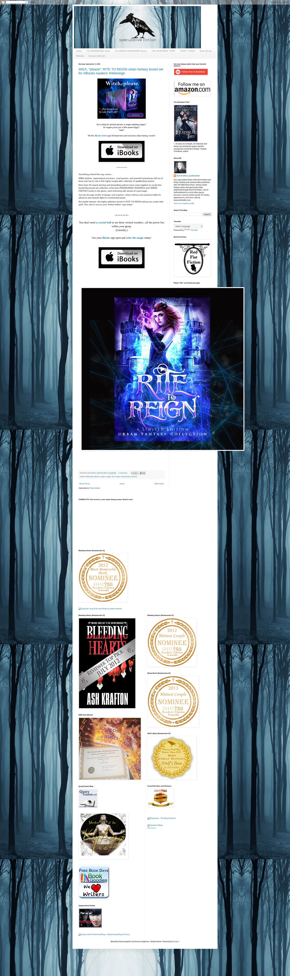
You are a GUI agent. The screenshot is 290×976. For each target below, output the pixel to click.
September (183, 329)
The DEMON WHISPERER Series (131, 51)
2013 (178, 374)
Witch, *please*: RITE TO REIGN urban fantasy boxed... (183, 340)
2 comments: (123, 473)
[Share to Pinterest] (144, 473)
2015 (178, 367)
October (182, 325)
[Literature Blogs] (155, 825)
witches (134, 476)
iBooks (97, 476)
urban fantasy (126, 476)
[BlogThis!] (135, 473)
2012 (178, 377)
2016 (178, 363)
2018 (178, 322)
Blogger (176, 942)
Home (79, 51)
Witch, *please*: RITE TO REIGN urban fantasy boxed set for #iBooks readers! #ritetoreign (121, 71)
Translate (194, 230)
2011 (178, 381)
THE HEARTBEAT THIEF (163, 51)
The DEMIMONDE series (98, 51)
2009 (178, 388)
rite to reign (116, 476)
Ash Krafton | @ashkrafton (188, 176)
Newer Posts (84, 484)
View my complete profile (184, 203)
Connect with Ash (97, 56)
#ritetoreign (89, 476)
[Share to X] (138, 473)
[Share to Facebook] (141, 473)
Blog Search (151, 828)
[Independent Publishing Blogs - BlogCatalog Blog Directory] (104, 934)
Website (80, 56)
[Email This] (132, 473)
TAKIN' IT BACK (187, 51)
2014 (178, 370)
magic (108, 476)
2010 (178, 384)
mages (102, 476)
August (182, 352)
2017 (178, 360)
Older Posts (159, 484)
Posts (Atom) (95, 488)
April (181, 355)
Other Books (206, 51)
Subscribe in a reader (182, 299)
